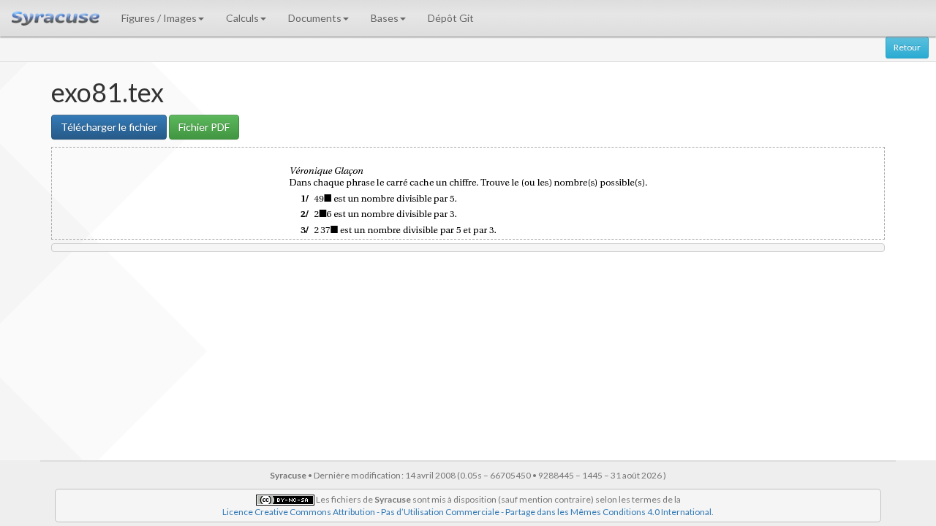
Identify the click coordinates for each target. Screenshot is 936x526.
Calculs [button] (242, 18)
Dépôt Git (451, 18)
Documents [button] (314, 18)
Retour (907, 47)
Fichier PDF (204, 127)
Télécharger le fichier (109, 127)
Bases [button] (385, 18)
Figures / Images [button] (159, 18)
